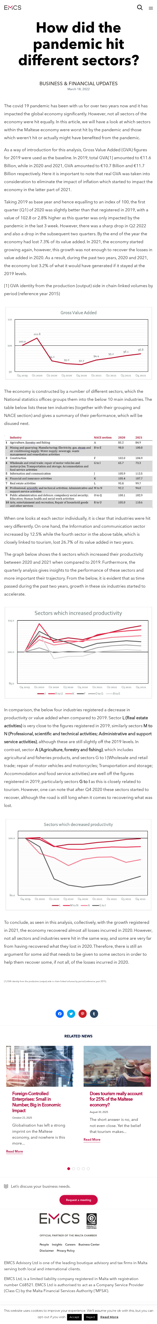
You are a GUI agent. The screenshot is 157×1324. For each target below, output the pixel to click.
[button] (78, 343)
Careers (70, 1244)
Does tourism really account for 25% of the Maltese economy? (116, 1099)
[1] (110, 157)
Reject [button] (90, 1317)
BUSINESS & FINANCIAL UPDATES (78, 83)
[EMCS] (12, 7)
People (44, 1244)
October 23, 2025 (22, 1117)
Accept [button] (74, 1317)
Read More (109, 1317)
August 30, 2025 (99, 1111)
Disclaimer (47, 1250)
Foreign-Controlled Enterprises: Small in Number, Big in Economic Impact (36, 1102)
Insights (57, 1244)
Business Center (89, 1244)
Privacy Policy (66, 1250)
